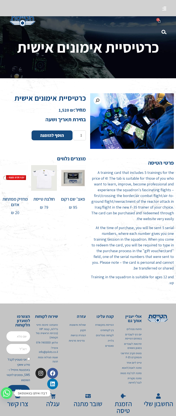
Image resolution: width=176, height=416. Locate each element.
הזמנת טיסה (123, 407)
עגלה (53, 403)
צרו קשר (17, 403)
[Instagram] (40, 373)
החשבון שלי (158, 403)
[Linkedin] (52, 384)
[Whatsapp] (6, 393)
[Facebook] (52, 373)
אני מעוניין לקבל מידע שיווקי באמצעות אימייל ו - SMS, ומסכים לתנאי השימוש (18, 369)
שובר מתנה (88, 403)
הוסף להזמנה (52, 135)
